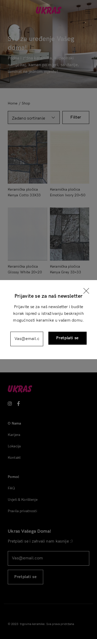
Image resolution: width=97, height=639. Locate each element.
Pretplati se (67, 338)
